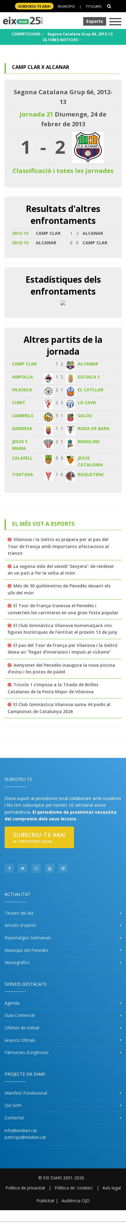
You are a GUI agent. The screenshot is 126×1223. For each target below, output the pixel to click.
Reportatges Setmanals (28, 938)
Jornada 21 (36, 114)
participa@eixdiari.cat (25, 1137)
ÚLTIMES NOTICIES (61, 39)
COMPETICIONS (26, 34)
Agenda (12, 1003)
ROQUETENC (91, 474)
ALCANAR (88, 364)
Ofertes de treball (22, 1028)
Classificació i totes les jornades (63, 171)
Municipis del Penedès (26, 950)
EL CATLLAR (90, 390)
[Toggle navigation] (115, 22)
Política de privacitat (25, 1188)
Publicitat (45, 1200)
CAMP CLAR (24, 364)
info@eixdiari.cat (21, 1130)
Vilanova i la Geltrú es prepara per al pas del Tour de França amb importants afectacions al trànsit (58, 546)
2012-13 (20, 233)
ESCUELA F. (89, 377)
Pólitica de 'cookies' (73, 1188)
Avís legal (111, 1188)
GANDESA (22, 428)
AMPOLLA (22, 377)
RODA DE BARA (93, 428)
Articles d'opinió (20, 925)
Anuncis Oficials (20, 1040)
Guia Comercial (20, 1015)
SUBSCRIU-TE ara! (34, 6)
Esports (94, 21)
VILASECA (22, 390)
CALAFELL (22, 458)
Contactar (14, 1118)
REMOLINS (89, 441)
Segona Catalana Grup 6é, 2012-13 (80, 34)
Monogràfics (17, 962)
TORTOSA (22, 474)
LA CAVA (87, 402)
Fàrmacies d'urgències (27, 1052)
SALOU (85, 415)
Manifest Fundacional (26, 1093)
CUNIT (18, 402)
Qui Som (13, 1105)
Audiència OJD (75, 1200)
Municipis (66, 6)
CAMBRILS (22, 415)
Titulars (93, 6)
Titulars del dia (19, 913)
